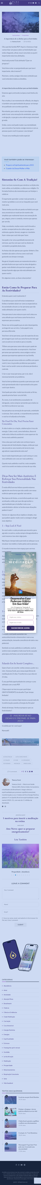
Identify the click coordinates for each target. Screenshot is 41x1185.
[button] (33, 555)
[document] (20, 592)
